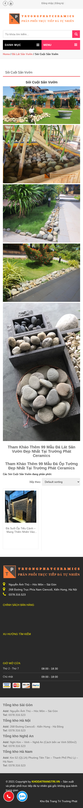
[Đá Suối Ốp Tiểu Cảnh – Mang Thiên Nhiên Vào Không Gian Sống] (20, 511)
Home (6, 54)
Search (76, 34)
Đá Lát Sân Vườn (22, 54)
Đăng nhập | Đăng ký (53, 3)
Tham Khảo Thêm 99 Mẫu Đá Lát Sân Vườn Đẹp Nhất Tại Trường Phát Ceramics (41, 451)
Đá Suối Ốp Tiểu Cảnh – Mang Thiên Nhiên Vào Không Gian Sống (21, 532)
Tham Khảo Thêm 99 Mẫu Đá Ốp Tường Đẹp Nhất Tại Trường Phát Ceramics (41, 466)
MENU (47, 44)
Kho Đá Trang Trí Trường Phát (58, 801)
